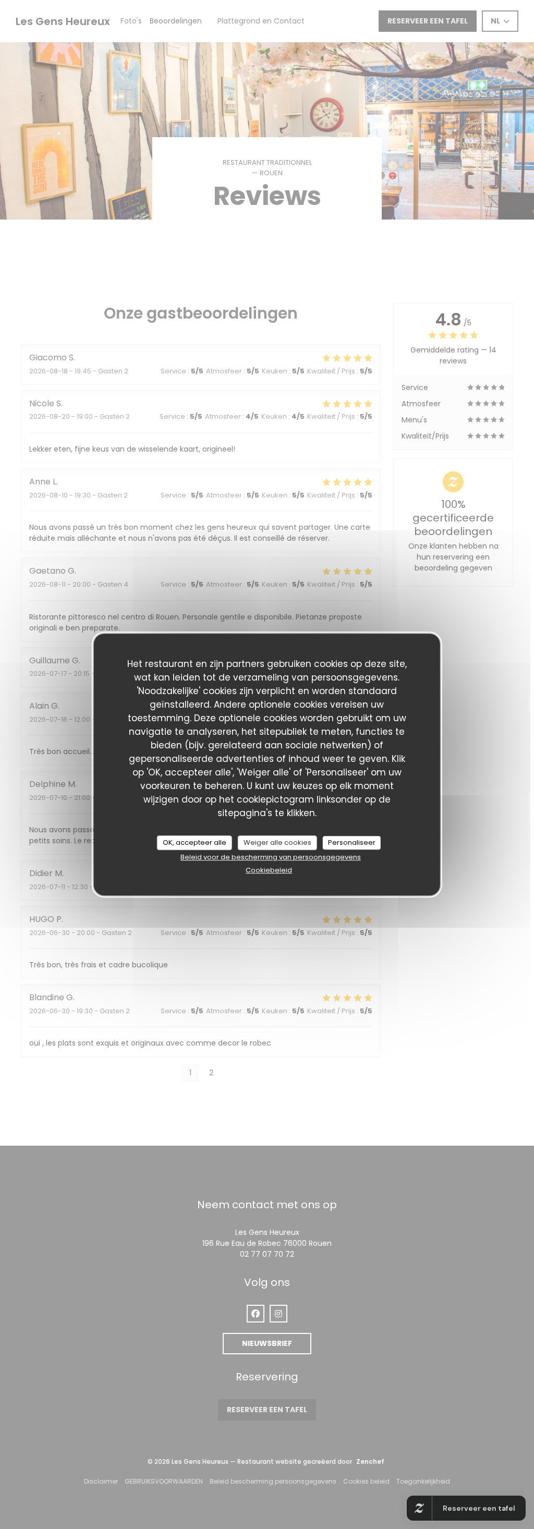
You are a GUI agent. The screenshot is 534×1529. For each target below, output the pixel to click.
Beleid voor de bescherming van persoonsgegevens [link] (270, 857)
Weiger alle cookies (277, 842)
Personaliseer (351, 842)
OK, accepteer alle (194, 842)
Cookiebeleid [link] (269, 870)
